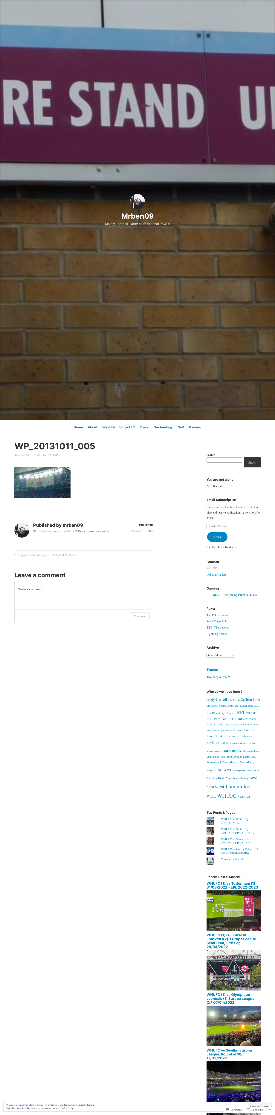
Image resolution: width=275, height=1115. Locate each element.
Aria (230, 699)
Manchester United (245, 743)
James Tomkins (217, 736)
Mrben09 (137, 216)
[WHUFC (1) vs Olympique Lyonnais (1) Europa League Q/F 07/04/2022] (234, 1045)
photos (246, 756)
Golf (181, 427)
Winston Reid (243, 796)
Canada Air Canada (232, 859)
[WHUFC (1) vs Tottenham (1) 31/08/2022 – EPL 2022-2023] (234, 930)
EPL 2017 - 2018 (227, 724)
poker (253, 756)
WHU (211, 796)
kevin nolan (216, 742)
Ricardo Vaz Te (214, 762)
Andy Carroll (217, 699)
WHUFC (212, 568)
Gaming (195, 427)
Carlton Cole (250, 699)
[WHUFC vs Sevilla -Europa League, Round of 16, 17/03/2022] (234, 1100)
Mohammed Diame (217, 756)
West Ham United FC (118, 427)
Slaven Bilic (212, 770)
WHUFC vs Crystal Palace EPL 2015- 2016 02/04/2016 (240, 851)
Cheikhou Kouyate (216, 705)
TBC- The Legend (218, 627)
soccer (225, 769)
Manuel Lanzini (214, 750)
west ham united (232, 786)
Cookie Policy (67, 1108)
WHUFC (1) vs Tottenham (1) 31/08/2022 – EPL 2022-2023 (232, 885)
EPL (241, 712)
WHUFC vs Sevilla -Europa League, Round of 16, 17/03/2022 (229, 1054)
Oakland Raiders (216, 574)
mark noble (231, 750)
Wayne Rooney (240, 778)
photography (234, 757)
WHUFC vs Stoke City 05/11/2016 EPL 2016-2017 (237, 830)
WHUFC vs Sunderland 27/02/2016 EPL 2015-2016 (237, 841)
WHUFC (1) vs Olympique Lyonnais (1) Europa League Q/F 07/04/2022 (230, 999)
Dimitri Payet (219, 713)
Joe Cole (231, 736)
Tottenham (212, 778)
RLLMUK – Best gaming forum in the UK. (232, 595)
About (92, 427)
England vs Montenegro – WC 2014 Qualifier (45, 555)
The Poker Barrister (218, 615)
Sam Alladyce (231, 762)
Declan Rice (246, 705)
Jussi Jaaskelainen (244, 736)
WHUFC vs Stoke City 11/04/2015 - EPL (235, 820)
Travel (144, 427)
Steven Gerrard (252, 770)
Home (78, 427)
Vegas (229, 778)
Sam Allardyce (248, 762)
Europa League (218, 730)
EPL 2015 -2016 (241, 719)
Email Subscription (221, 500)
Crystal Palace (233, 705)
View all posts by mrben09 (93, 531)
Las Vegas (230, 743)
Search (211, 454)
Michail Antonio (251, 750)
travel (221, 778)
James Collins (242, 730)
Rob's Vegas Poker (218, 621)
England (231, 713)
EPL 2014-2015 (222, 719)
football (228, 730)
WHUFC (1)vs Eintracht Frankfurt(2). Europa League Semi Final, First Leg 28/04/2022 (231, 941)
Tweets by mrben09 (218, 677)
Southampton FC (239, 770)
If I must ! (217, 537)
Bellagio (236, 700)
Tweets (212, 669)
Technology (163, 427)
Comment (140, 616)
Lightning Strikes (217, 634)
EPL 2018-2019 (242, 724)
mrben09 (23, 455)
